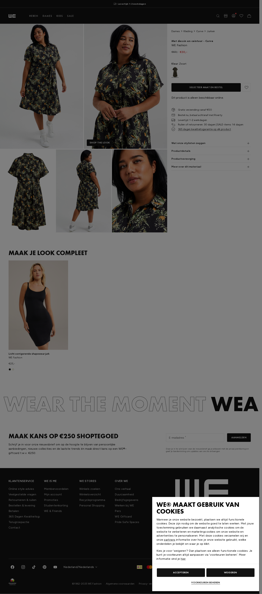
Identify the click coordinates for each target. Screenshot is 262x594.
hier (183, 558)
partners (169, 539)
